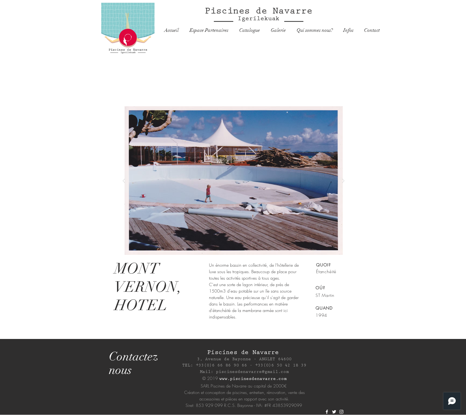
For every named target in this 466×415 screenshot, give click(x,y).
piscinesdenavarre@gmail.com (252, 372)
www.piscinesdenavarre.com (253, 379)
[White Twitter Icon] (334, 411)
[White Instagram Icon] (341, 411)
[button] (233, 180)
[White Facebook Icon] (327, 411)
